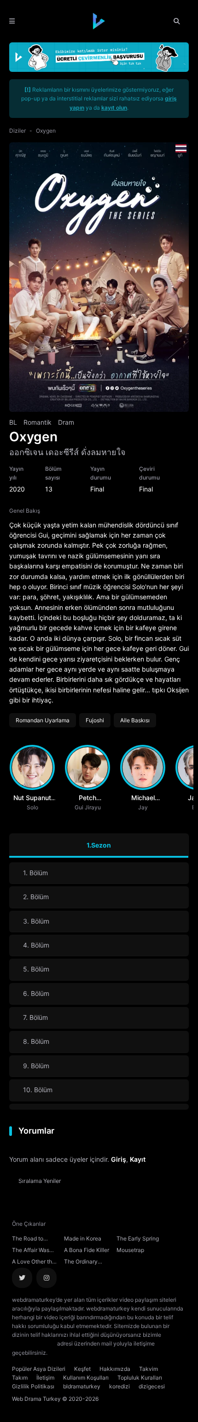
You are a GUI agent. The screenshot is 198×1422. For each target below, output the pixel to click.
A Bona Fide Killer (86, 1249)
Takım (20, 1377)
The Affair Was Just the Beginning (30, 1251)
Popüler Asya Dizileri (38, 1368)
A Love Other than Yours (35, 1262)
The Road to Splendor (27, 1239)
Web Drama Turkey (36, 1398)
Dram (66, 422)
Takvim (148, 1368)
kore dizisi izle (67, 1352)
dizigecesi (152, 1386)
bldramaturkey (81, 1386)
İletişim (45, 1377)
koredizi (119, 1386)
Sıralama (39, 1180)
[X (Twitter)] (22, 1278)
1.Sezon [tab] (99, 845)
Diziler (17, 130)
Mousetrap (130, 1249)
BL (13, 422)
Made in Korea (82, 1238)
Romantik (37, 422)
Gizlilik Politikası (33, 1386)
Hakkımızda (114, 1368)
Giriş (118, 1159)
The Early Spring (137, 1238)
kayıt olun (114, 107)
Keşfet (82, 1368)
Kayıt (138, 1159)
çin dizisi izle (103, 1352)
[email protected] (34, 1343)
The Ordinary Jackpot (81, 1262)
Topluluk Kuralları (139, 1377)
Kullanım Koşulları (86, 1377)
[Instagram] (46, 1278)
